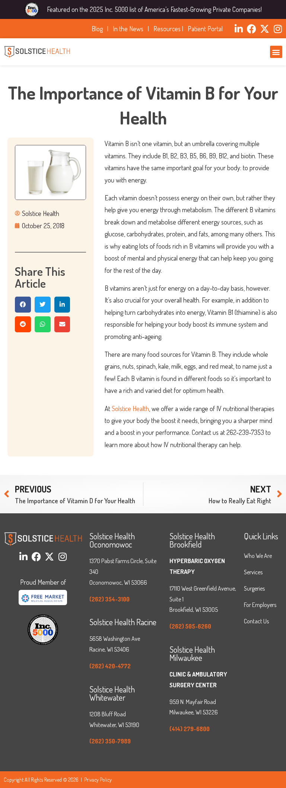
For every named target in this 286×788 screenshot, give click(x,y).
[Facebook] (251, 28)
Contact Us (256, 621)
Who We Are (258, 555)
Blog (99, 29)
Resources (167, 29)
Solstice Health (130, 408)
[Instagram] (277, 28)
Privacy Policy (98, 779)
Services (253, 572)
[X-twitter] (264, 28)
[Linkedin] (238, 28)
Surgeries (254, 588)
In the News (129, 29)
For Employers (260, 604)
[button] (276, 52)
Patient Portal (205, 29)
